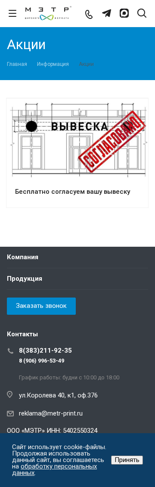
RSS (139, 45)
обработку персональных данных (54, 469)
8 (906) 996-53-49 (41, 360)
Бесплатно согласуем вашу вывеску (72, 191)
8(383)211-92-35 (45, 350)
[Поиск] (141, 14)
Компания (22, 257)
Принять (127, 460)
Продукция (24, 278)
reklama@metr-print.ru (51, 413)
